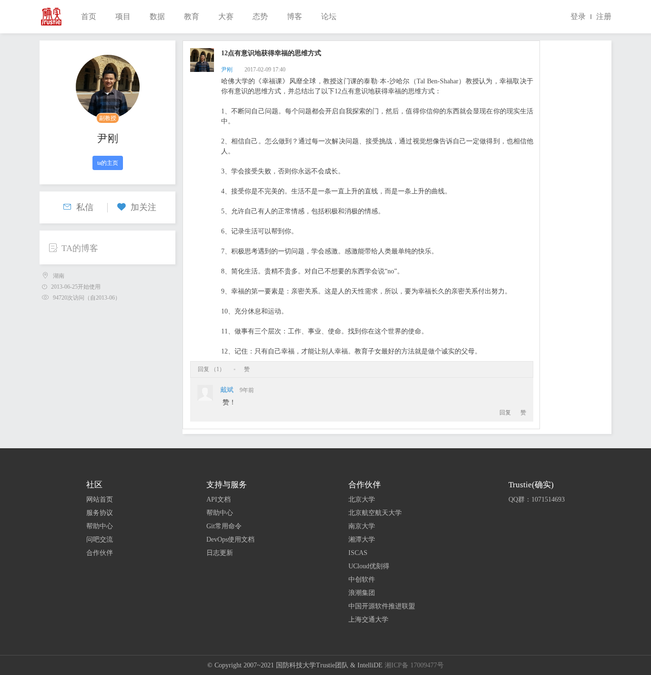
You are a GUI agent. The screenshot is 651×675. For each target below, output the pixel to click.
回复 (505, 412)
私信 (84, 207)
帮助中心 (99, 526)
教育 (191, 16)
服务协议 (99, 512)
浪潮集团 (361, 592)
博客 (294, 16)
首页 (88, 16)
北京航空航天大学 (375, 512)
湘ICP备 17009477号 (414, 665)
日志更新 (219, 552)
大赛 (226, 16)
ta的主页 (107, 163)
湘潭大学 (361, 539)
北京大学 (361, 499)
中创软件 (361, 579)
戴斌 (227, 389)
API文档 (218, 499)
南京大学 (361, 526)
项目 (123, 16)
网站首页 (99, 499)
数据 (157, 16)
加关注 (143, 207)
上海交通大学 (368, 619)
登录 (578, 16)
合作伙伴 (99, 552)
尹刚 (107, 138)
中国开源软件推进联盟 (381, 606)
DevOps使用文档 (230, 539)
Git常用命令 (224, 526)
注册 (603, 16)
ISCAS (357, 552)
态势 (260, 16)
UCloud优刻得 (368, 566)
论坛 (328, 16)
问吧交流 (99, 539)
